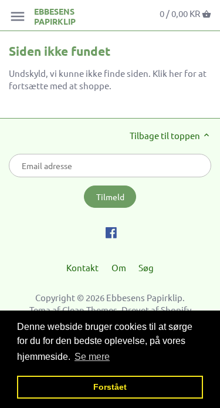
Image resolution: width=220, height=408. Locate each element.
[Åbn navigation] (17, 16)
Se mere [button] (92, 357)
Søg (146, 267)
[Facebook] (111, 231)
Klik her (167, 73)
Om (118, 267)
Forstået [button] (110, 387)
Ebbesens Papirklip (55, 16)
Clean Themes (89, 309)
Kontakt (82, 267)
